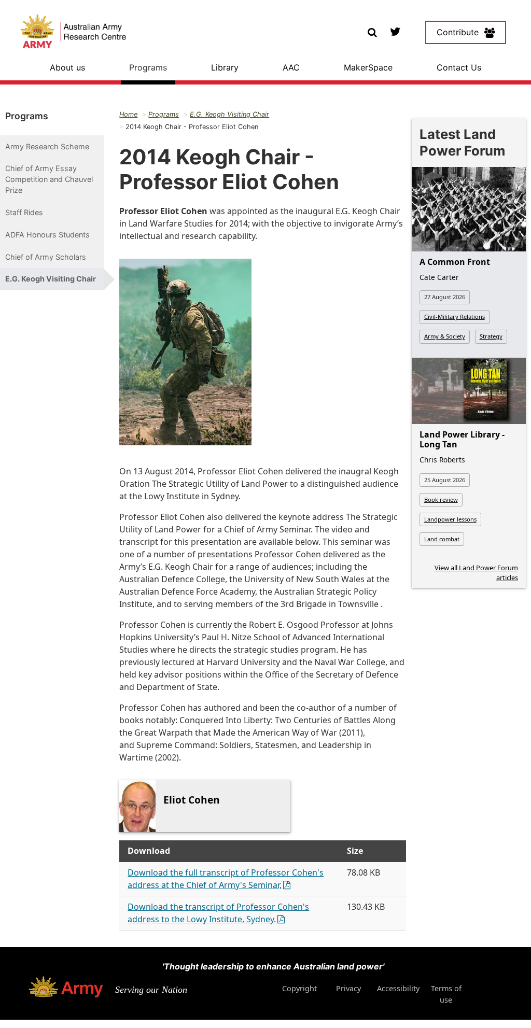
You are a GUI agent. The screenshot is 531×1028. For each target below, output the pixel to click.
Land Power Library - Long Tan (462, 439)
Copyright (299, 988)
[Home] (73, 32)
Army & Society (444, 336)
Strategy (491, 336)
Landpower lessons (450, 519)
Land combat (441, 539)
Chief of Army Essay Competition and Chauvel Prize (49, 179)
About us (67, 67)
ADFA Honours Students (47, 234)
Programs (148, 67)
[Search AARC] (372, 31)
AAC (291, 67)
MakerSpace (368, 67)
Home (128, 114)
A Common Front (455, 261)
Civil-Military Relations (454, 316)
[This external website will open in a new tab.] (395, 31)
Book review (441, 499)
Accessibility (398, 988)
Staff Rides (24, 212)
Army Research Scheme (47, 146)
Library (225, 67)
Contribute (458, 32)
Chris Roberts (442, 459)
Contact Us (459, 67)
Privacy (348, 988)
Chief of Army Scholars (45, 256)
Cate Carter (439, 277)
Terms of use (446, 994)
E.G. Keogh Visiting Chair (50, 278)
